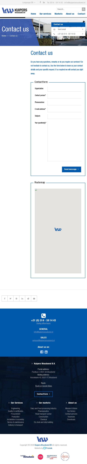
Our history (71, 411)
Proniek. (49, 448)
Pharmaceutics (43, 411)
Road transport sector (43, 414)
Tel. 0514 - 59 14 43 (55, 3)
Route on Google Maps (43, 386)
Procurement (15, 414)
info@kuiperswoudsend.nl (74, 3)
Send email (61, 30)
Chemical (43, 420)
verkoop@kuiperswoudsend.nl (43, 341)
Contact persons (71, 414)
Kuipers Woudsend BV (43, 445)
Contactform (42, 394)
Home (33, 14)
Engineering (15, 409)
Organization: (39, 89)
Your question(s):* (40, 123)
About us (70, 14)
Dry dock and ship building (43, 422)
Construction (43, 417)
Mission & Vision (71, 409)
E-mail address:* (40, 109)
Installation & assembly (15, 420)
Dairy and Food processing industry (43, 409)
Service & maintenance (15, 422)
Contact (81, 14)
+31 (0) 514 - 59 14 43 (66, 34)
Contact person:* (40, 95)
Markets (58, 14)
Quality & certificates (15, 411)
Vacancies (71, 417)
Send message (70, 169)
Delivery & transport (15, 425)
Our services (45, 14)
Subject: (37, 116)
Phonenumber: (39, 102)
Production (15, 417)
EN (32, 3)
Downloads (71, 420)
